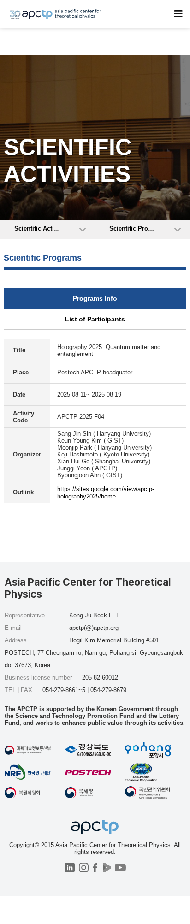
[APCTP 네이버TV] (107, 867)
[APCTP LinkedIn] (70, 867)
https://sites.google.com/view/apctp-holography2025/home (105, 493)
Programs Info (95, 298)
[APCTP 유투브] (120, 867)
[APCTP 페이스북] (95, 867)
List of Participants (95, 319)
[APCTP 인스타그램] (83, 867)
